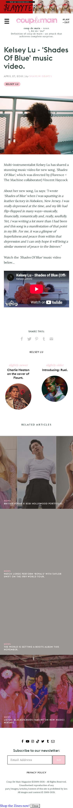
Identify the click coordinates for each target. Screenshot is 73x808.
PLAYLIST (66, 21)
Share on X (29, 339)
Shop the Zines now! (15, 806)
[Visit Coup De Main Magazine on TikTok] (37, 742)
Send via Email (51, 339)
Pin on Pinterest (36, 339)
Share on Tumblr (44, 339)
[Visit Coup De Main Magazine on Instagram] (32, 742)
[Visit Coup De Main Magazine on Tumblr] (47, 742)
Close (35, 805)
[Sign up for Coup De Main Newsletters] (52, 742)
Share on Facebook (22, 339)
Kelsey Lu (12, 84)
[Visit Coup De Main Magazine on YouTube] (27, 742)
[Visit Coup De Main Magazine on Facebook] (22, 742)
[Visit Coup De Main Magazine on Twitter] (42, 742)
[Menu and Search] (7, 21)
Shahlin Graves (40, 76)
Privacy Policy (36, 772)
